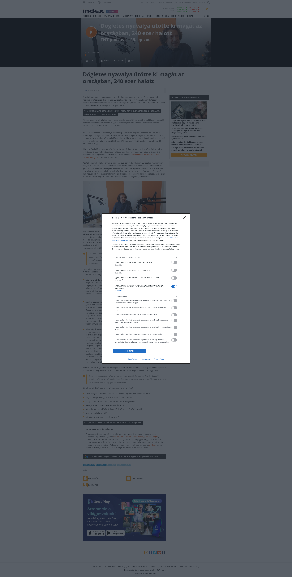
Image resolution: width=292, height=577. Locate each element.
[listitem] (146, 257)
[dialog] (146, 288)
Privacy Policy (159, 359)
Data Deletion (133, 359)
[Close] (185, 218)
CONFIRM (129, 351)
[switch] (174, 262)
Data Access (146, 359)
